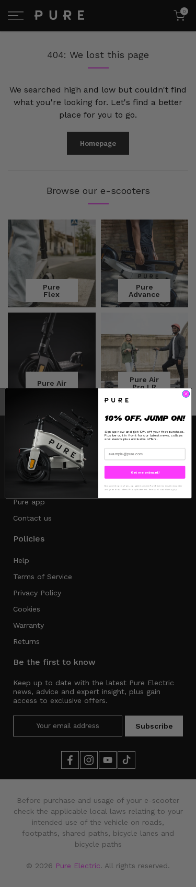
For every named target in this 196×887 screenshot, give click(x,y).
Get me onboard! (144, 472)
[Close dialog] (185, 394)
